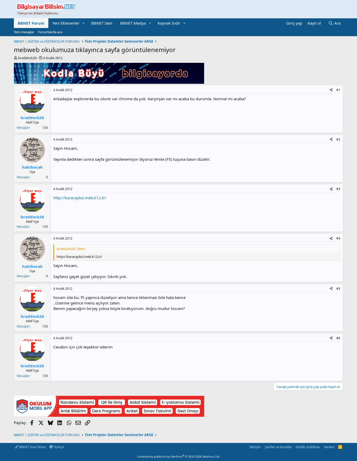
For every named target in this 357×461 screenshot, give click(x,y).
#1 (338, 90)
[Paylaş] (331, 90)
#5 (338, 288)
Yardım (329, 447)
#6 (338, 338)
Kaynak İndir (169, 23)
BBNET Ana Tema (31, 447)
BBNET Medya (133, 23)
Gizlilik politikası (308, 447)
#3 (338, 189)
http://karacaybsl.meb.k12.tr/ (79, 197)
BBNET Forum (31, 23)
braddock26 (27, 57)
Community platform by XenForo (178, 456)
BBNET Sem (101, 23)
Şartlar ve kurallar (278, 447)
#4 (338, 238)
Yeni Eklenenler (65, 23)
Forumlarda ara (50, 32)
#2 (338, 139)
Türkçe (58, 447)
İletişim (255, 447)
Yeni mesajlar (24, 32)
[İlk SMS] (109, 415)
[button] (83, 23)
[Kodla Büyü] (109, 82)
